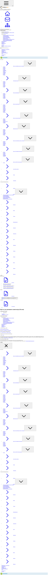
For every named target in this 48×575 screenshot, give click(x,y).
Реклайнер (5, 314)
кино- (3, 330)
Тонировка (14, 180)
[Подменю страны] (21, 192)
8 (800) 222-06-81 (8, 332)
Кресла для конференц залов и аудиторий (8, 35)
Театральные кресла (15, 80)
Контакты (3, 326)
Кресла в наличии (4, 41)
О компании (3, 324)
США (4, 71)
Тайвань (4, 85)
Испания (4, 130)
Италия (4, 66)
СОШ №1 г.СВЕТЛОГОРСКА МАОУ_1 (8, 288)
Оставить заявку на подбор (4, 311)
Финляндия (14, 233)
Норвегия (4, 154)
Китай (4, 68)
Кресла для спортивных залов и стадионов (8, 39)
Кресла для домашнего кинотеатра (17, 151)
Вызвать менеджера (3, 30)
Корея (4, 74)
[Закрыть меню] (6, 346)
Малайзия (4, 72)
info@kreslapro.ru (6, 33)
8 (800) (12, 32)
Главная (3, 45)
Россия (4, 67)
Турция (4, 69)
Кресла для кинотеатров (6, 37)
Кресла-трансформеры (6, 36)
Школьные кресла (5, 38)
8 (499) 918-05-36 (4, 332)
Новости (3, 42)
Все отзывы (13, 306)
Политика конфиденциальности (4, 329)
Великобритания (5, 121)
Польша (4, 73)
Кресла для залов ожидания (6, 197)
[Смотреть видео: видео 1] (3, 297)
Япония (4, 98)
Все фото (13, 282)
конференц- (5, 330)
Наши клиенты (4, 43)
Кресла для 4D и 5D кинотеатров (7, 40)
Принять (1, 342)
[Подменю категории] (30, 63)
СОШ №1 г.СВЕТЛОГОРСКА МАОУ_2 (8, 286)
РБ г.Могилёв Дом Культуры (7, 284)
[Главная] (7, 16)
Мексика (4, 112)
